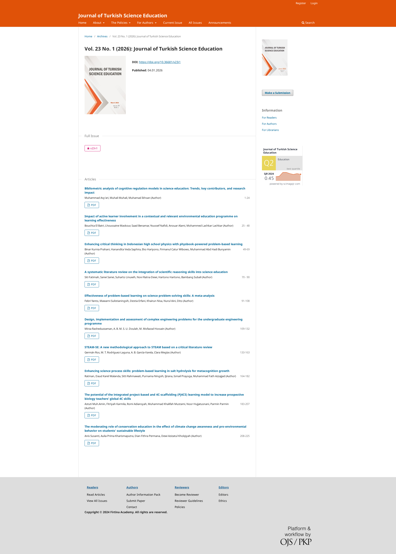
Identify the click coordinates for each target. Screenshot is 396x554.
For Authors (145, 23)
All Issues (195, 23)
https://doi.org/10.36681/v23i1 (160, 62)
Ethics (223, 501)
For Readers (269, 117)
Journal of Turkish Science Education (122, 15)
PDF (93, 205)
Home (82, 23)
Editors (223, 494)
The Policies (119, 23)
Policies (180, 507)
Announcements (220, 23)
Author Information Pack (143, 494)
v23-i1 (91, 148)
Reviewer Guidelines (189, 501)
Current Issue (172, 23)
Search (309, 23)
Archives (102, 36)
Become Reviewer (187, 494)
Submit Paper (135, 501)
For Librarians (270, 130)
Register (301, 3)
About (97, 23)
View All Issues (97, 501)
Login (314, 3)
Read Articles (96, 494)
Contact (131, 507)
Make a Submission (277, 93)
